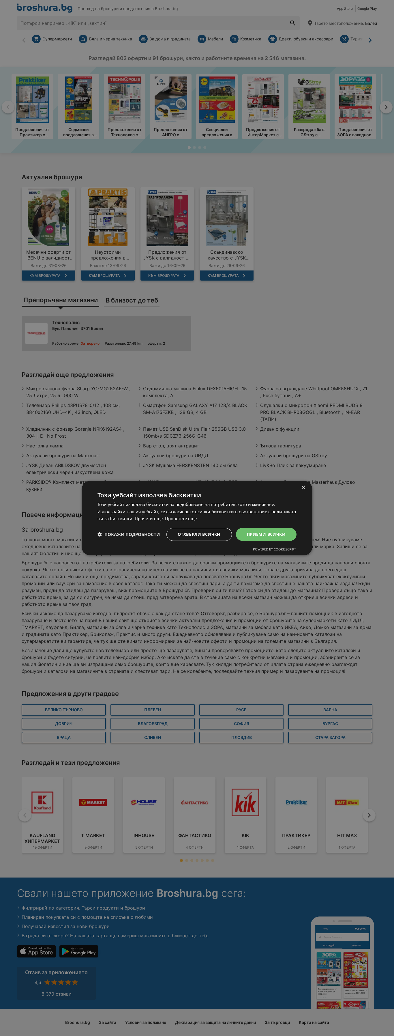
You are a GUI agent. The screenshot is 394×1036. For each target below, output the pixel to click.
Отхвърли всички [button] (199, 534)
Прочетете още (181, 518)
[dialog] (197, 518)
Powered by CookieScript (274, 549)
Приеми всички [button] (266, 534)
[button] (128, 534)
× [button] (303, 487)
